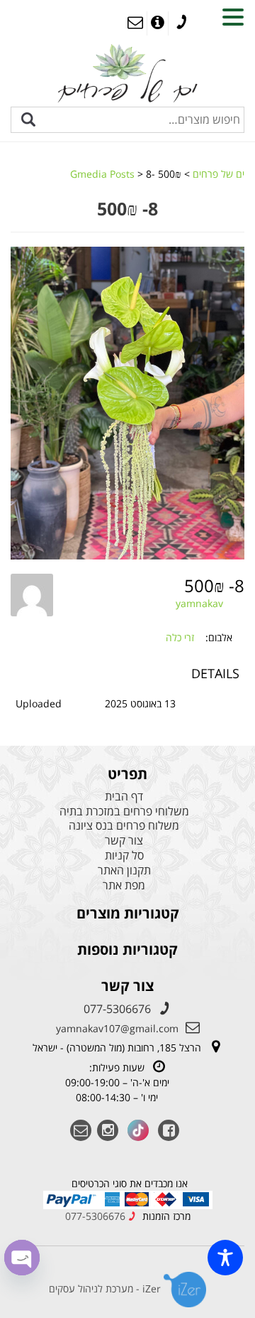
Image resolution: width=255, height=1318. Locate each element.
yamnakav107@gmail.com (117, 1028)
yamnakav (199, 603)
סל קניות (124, 855)
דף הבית (124, 796)
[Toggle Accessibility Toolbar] (225, 1257)
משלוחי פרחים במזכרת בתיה (124, 811)
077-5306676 (117, 1009)
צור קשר (124, 840)
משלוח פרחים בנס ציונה (124, 825)
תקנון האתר (124, 870)
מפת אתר (124, 885)
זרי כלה (180, 637)
